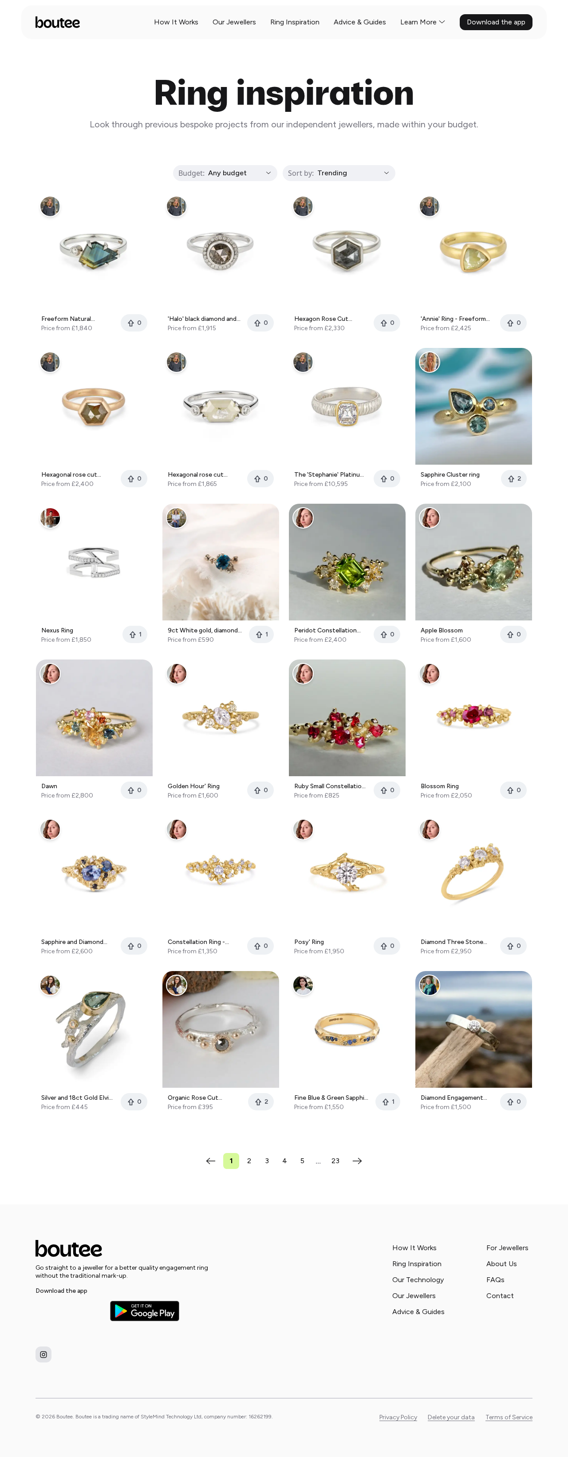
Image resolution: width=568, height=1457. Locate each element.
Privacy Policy (398, 1417)
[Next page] (357, 1161)
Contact (500, 1295)
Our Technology (418, 1279)
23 (335, 1161)
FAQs (495, 1279)
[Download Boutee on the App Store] (70, 1311)
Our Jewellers (234, 22)
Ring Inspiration (295, 22)
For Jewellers (507, 1248)
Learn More (418, 22)
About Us (501, 1264)
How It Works (176, 22)
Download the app (496, 22)
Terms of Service (508, 1417)
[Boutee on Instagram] (43, 1354)
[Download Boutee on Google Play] (144, 1311)
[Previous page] (210, 1161)
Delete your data (451, 1417)
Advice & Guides (360, 22)
